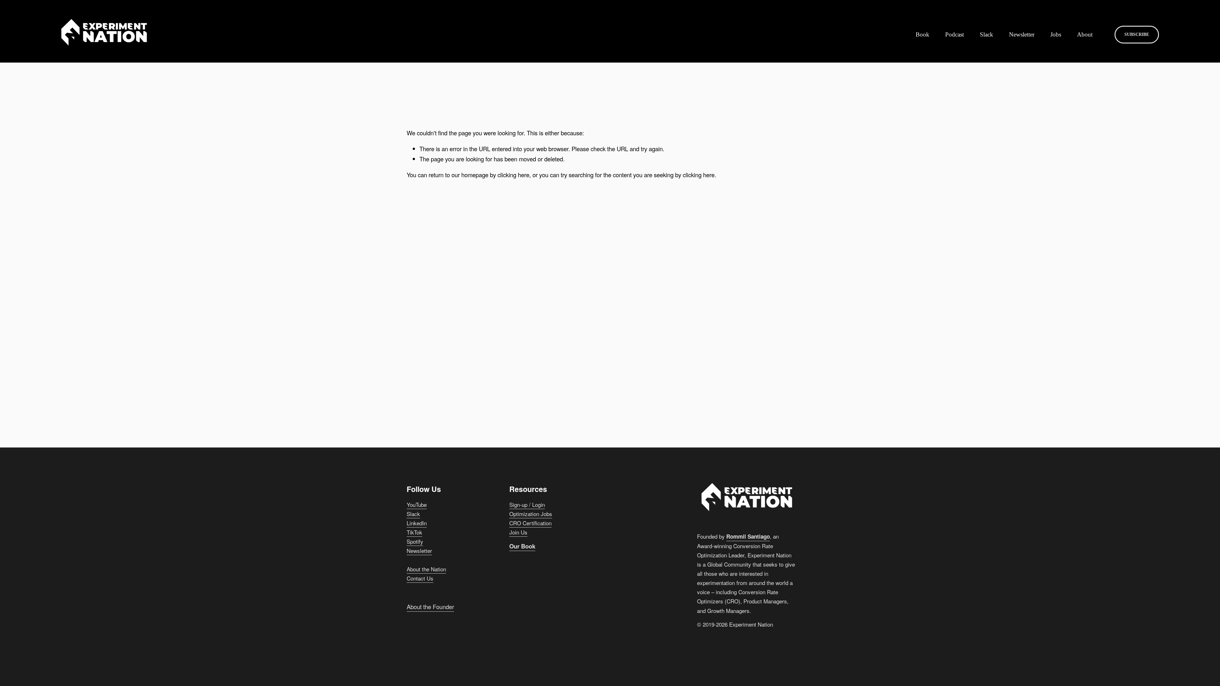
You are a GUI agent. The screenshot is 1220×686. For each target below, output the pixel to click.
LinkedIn (417, 523)
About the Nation (426, 569)
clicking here (513, 175)
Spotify (415, 541)
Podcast (954, 34)
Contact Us (420, 578)
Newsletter (1021, 34)
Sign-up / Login (527, 504)
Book (922, 34)
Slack (986, 34)
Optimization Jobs (530, 514)
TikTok (414, 532)
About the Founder (430, 606)
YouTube (417, 504)
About (1085, 34)
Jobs (1055, 34)
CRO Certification (530, 523)
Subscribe (1136, 34)
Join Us (518, 532)
